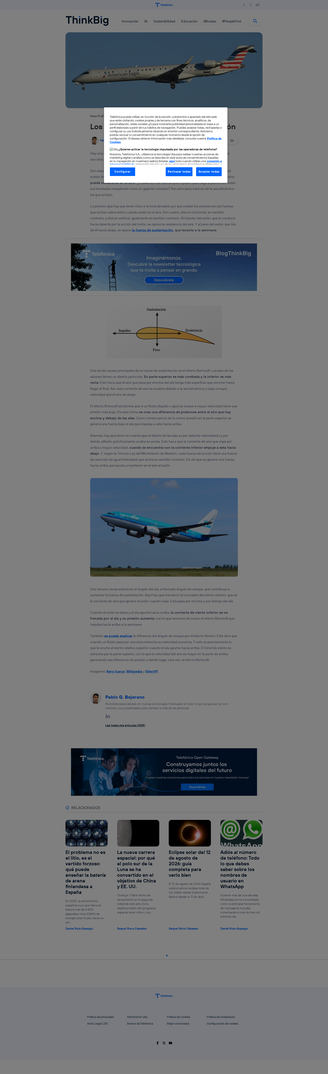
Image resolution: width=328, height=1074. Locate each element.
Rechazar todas (179, 171)
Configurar (122, 171)
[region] (165, 145)
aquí (172, 161)
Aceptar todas (209, 171)
